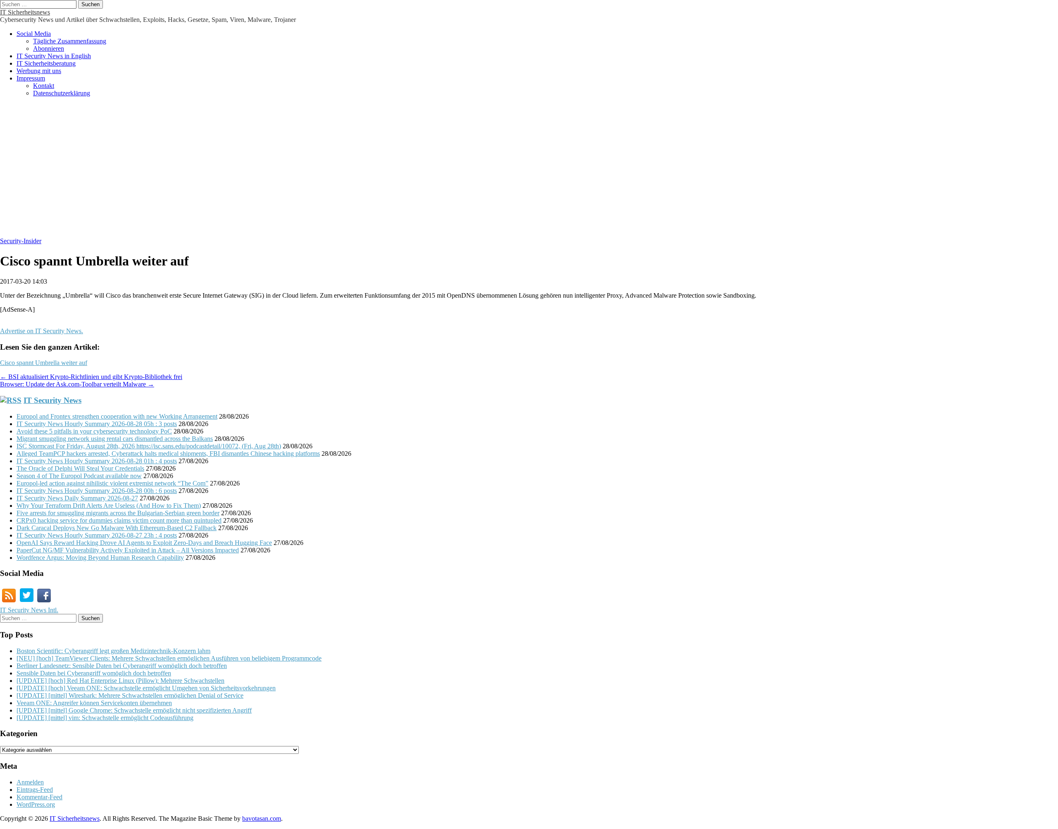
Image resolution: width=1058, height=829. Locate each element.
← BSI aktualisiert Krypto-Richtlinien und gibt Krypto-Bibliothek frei (91, 376)
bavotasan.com (261, 818)
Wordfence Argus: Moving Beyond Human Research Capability (100, 557)
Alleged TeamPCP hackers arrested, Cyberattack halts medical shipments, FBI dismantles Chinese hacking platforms (168, 453)
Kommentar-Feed (39, 797)
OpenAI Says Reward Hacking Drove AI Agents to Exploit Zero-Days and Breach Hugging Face (144, 542)
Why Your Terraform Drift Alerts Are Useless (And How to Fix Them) (109, 505)
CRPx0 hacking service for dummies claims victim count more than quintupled (119, 520)
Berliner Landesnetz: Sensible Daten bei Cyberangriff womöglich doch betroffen (122, 665)
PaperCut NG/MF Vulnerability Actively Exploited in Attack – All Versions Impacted (128, 550)
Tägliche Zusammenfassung (69, 41)
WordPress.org (36, 804)
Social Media (34, 33)
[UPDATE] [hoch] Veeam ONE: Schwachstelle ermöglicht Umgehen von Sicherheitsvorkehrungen (146, 688)
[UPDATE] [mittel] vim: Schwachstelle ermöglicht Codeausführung (105, 717)
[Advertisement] (529, 171)
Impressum (31, 78)
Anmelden (30, 782)
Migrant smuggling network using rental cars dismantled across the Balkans (115, 438)
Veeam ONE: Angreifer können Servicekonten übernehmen (94, 702)
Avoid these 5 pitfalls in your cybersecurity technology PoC (94, 431)
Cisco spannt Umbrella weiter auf (43, 362)
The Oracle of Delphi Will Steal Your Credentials (80, 468)
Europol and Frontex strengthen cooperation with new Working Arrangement (117, 416)
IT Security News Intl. (29, 609)
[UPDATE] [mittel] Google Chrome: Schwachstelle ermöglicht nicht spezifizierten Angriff (134, 710)
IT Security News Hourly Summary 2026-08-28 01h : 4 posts (97, 460)
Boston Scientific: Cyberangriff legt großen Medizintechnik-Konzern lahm (113, 650)
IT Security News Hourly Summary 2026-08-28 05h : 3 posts (97, 423)
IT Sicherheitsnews (25, 12)
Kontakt (43, 85)
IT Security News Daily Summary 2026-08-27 (77, 498)
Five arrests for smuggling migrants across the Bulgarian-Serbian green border (118, 512)
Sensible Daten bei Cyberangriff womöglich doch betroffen (94, 673)
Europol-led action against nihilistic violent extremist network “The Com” (112, 483)
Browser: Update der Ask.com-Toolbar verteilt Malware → (77, 384)
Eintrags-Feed (35, 789)
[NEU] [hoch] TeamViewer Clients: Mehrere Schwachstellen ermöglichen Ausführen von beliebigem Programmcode (169, 658)
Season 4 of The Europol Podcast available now (79, 475)
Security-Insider (20, 240)
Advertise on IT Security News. (41, 330)
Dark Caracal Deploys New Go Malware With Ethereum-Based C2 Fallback (117, 527)
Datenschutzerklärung (61, 93)
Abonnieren (48, 48)
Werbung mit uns (39, 70)
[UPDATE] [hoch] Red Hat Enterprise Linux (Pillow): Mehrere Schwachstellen (120, 680)
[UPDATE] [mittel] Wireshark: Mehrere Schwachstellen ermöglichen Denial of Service (130, 695)
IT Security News (52, 400)
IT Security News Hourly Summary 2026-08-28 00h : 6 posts (97, 490)
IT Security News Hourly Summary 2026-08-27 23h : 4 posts (97, 535)
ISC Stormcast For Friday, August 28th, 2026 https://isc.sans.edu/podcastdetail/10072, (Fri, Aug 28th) (149, 446)
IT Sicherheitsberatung (46, 63)
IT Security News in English (54, 55)
